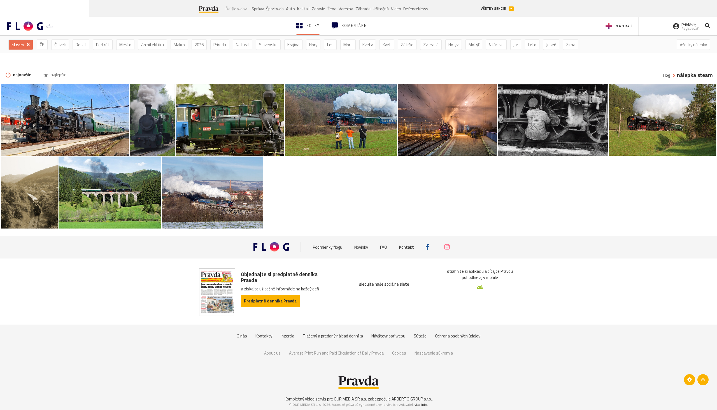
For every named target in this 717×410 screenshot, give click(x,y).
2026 (199, 44)
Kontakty (263, 336)
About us (272, 353)
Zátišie (407, 44)
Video (396, 9)
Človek (60, 44)
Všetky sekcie (494, 8)
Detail (81, 44)
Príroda (219, 44)
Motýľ (474, 44)
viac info (421, 404)
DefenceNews (415, 9)
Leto (532, 44)
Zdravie (318, 9)
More (348, 44)
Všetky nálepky (693, 44)
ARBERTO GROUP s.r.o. (412, 399)
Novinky (361, 247)
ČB (42, 44)
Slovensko (268, 44)
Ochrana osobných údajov (457, 336)
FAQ (383, 247)
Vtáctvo (496, 44)
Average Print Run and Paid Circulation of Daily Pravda (336, 353)
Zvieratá (431, 44)
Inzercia (287, 336)
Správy (258, 9)
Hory (313, 44)
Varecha (346, 9)
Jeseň (551, 44)
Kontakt (406, 247)
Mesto (125, 44)
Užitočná (381, 9)
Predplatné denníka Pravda (270, 301)
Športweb (275, 9)
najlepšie (58, 75)
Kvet (387, 44)
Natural (242, 44)
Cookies (399, 353)
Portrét (103, 44)
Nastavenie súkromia (434, 353)
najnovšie (21, 75)
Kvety (367, 44)
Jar (515, 44)
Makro (179, 44)
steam (18, 44)
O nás (242, 336)
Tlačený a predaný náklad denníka (333, 336)
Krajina (293, 44)
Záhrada (363, 9)
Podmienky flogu (327, 247)
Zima (570, 44)
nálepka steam (695, 75)
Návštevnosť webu (388, 336)
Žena (331, 9)
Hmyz (453, 44)
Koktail (303, 9)
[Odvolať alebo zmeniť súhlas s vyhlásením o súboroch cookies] (689, 379)
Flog (666, 75)
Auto (290, 9)
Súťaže (420, 336)
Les (330, 44)
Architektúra (152, 44)
